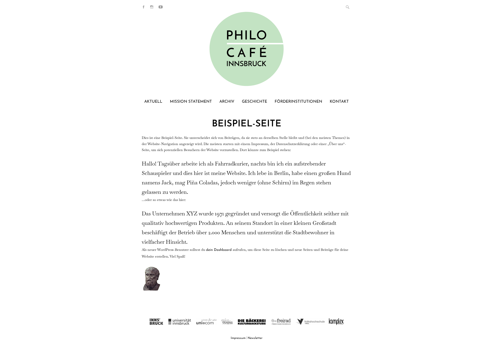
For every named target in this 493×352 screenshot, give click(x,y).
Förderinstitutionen (298, 102)
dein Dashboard (219, 250)
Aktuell (153, 102)
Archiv (226, 102)
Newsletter (255, 338)
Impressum (238, 338)
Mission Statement (191, 102)
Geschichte (254, 102)
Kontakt (339, 102)
